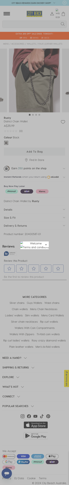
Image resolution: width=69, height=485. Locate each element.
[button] (46, 244)
